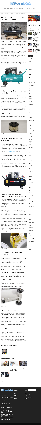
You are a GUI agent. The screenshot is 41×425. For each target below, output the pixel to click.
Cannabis (30, 87)
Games (17, 8)
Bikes (30, 74)
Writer (30, 251)
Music (30, 187)
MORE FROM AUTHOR (13, 358)
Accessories (31, 58)
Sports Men (31, 227)
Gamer (30, 144)
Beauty (30, 71)
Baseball (30, 67)
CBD (29, 91)
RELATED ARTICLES (4, 358)
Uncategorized (31, 241)
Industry (30, 165)
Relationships (31, 206)
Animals (30, 64)
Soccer (30, 219)
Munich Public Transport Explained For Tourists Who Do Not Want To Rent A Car (7, 415)
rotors (15, 215)
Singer (30, 214)
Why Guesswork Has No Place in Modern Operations (36, 33)
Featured (30, 133)
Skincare (30, 217)
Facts (30, 123)
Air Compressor (6, 345)
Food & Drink (31, 138)
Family (30, 125)
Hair (29, 152)
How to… (30, 160)
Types (30, 239)
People (30, 198)
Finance (30, 134)
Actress (30, 61)
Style (24, 8)
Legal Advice (31, 171)
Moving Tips (31, 185)
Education (30, 118)
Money (30, 181)
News (30, 193)
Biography (30, 75)
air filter (10, 345)
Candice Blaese (30, 25)
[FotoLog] (20, 4)
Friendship (31, 139)
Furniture (30, 141)
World (30, 249)
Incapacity (30, 163)
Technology (28, 8)
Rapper (30, 204)
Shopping (30, 212)
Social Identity (31, 220)
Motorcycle (31, 182)
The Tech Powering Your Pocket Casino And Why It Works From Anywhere (6, 404)
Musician (30, 189)
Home (5, 8)
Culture (30, 106)
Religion (30, 208)
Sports (30, 225)
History (30, 155)
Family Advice (31, 126)
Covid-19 (30, 102)
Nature (30, 190)
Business (8, 8)
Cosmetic (30, 101)
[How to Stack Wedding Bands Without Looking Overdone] (30, 50)
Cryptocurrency (31, 104)
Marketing (30, 176)
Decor (30, 110)
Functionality (14, 345)
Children (30, 95)
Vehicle (30, 243)
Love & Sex (31, 173)
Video (30, 244)
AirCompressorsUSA (11, 151)
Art (29, 66)
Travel (5, 10)
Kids (29, 168)
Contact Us (33, 8)
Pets (29, 200)
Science (30, 209)
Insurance (30, 166)
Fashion (30, 128)
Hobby (30, 157)
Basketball (30, 69)
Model (30, 179)
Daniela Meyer (4, 20)
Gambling (30, 142)
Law (29, 169)
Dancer (30, 109)
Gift (29, 149)
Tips (29, 233)
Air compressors (4, 256)
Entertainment (12, 8)
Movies (30, 184)
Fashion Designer (32, 130)
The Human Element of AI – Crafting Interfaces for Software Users (6, 411)
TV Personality (31, 238)
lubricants (18, 199)
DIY (29, 114)
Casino (30, 90)
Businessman (31, 83)
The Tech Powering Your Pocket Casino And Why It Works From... (33, 23)
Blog (29, 77)
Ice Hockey (30, 161)
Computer (30, 99)
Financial (30, 136)
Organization (31, 195)
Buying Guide (31, 85)
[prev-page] (1, 381)
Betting (30, 72)
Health (30, 153)
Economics (31, 117)
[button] (39, 8)
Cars (29, 88)
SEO (29, 211)
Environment (31, 122)
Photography (31, 201)
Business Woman (32, 82)
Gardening (31, 147)
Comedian (30, 96)
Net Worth (21, 8)
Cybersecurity (31, 107)
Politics (30, 203)
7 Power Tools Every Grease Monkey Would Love (22, 368)
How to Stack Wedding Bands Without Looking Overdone (36, 50)
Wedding (30, 247)
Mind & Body (31, 177)
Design (30, 112)
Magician (30, 174)
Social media (31, 224)
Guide (30, 150)
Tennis (30, 232)
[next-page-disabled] (3, 381)
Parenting (30, 196)
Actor (30, 59)
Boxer (30, 79)
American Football (32, 63)
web (29, 246)
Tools (30, 235)
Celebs (30, 93)
